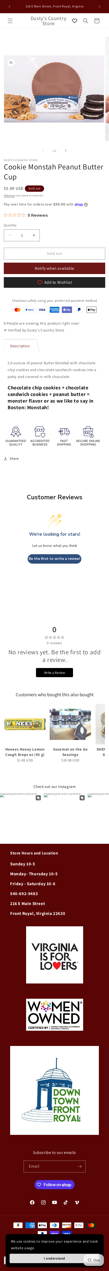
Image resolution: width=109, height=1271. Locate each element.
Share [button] (14, 458)
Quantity (10, 225)
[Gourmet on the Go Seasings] (70, 724)
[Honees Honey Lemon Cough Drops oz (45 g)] (25, 724)
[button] (10, 20)
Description (20, 345)
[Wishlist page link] (74, 20)
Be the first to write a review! (54, 558)
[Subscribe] (79, 1166)
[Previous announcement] (9, 6)
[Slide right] (65, 150)
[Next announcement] (99, 6)
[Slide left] (43, 150)
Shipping (9, 195)
